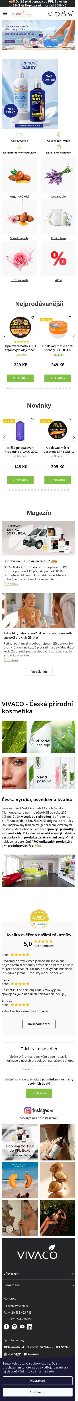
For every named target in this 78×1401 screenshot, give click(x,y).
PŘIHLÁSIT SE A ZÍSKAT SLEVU (38, 737)
